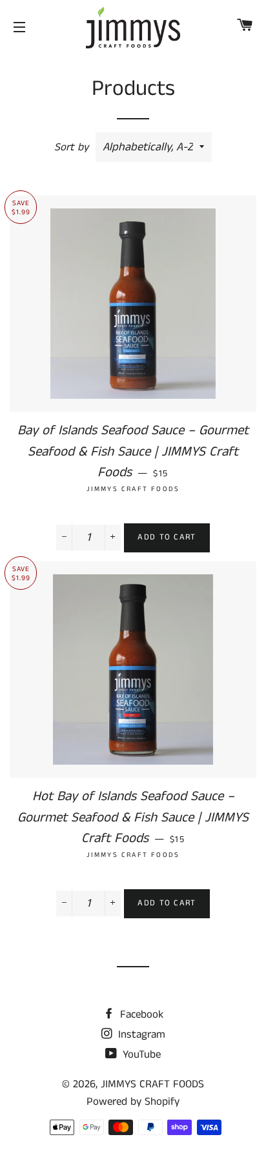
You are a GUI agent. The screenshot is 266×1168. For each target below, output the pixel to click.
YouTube (140, 1054)
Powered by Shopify (133, 1101)
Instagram (140, 1034)
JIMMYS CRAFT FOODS (152, 1084)
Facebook (140, 1014)
